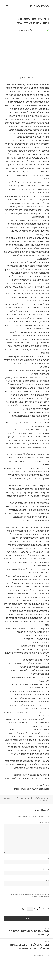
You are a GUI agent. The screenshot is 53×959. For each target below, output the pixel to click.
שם (47, 858)
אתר (47, 880)
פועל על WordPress (41, 956)
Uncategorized (10, 798)
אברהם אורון (25, 798)
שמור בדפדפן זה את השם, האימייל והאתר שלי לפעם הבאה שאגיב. (29, 895)
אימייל (45, 869)
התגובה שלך (43, 822)
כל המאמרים (44, 801)
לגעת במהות (39, 6)
